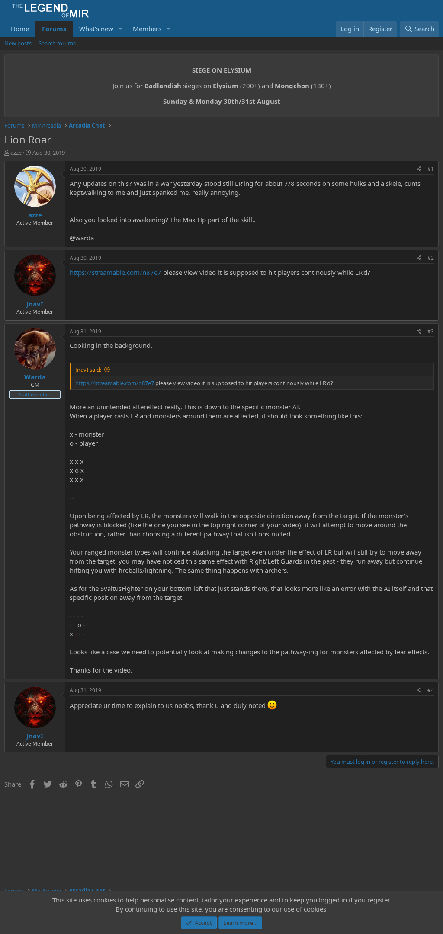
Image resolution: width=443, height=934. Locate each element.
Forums (54, 28)
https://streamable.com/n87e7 (115, 272)
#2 (430, 257)
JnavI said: (88, 369)
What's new (96, 28)
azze (16, 152)
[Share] (419, 169)
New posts (18, 43)
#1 (430, 168)
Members (147, 28)
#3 (430, 331)
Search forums (57, 43)
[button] (120, 29)
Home (20, 28)
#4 (430, 690)
